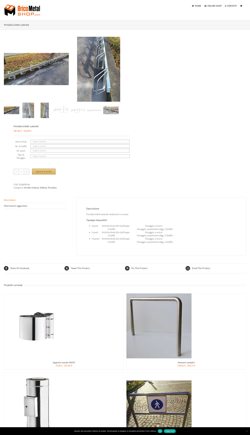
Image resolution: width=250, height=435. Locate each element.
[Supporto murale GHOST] (36, 295)
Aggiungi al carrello (44, 171)
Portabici (52, 187)
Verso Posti (21, 141)
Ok (160, 431)
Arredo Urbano (31, 187)
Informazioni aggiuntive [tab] (15, 205)
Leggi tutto (169, 431)
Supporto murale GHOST (64, 362)
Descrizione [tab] (9, 200)
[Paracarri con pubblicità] (159, 374)
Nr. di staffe (21, 146)
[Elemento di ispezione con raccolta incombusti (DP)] (36, 374)
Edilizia (43, 187)
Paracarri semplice (186, 362)
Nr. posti (21, 150)
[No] (246, 431)
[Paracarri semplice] (159, 295)
